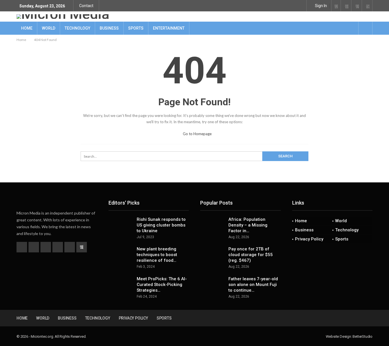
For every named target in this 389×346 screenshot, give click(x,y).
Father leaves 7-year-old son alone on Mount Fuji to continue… (253, 284)
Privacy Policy (309, 239)
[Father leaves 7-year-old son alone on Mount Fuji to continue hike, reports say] (212, 285)
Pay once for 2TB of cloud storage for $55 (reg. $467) (250, 254)
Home (26, 28)
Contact (86, 5)
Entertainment (169, 28)
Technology (77, 28)
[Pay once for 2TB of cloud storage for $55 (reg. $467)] (212, 255)
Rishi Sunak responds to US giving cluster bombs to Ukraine (161, 225)
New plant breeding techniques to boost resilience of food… (157, 254)
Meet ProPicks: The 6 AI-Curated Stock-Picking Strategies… (162, 284)
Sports (136, 28)
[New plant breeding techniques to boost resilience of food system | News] (120, 255)
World (48, 28)
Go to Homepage (197, 133)
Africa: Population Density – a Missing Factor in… (247, 225)
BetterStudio (362, 336)
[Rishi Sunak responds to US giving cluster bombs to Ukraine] (120, 226)
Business (109, 28)
